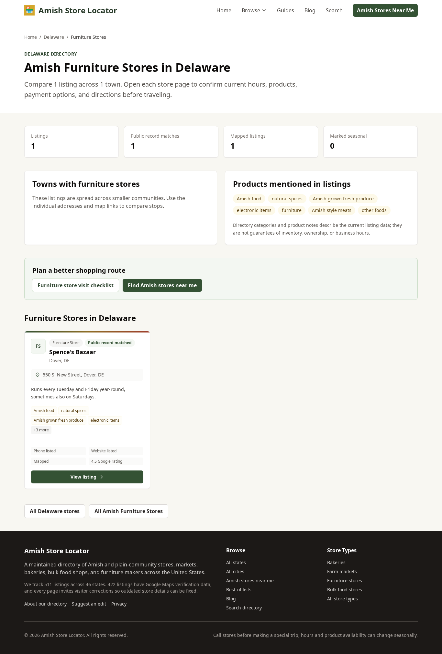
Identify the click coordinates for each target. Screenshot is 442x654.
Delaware (54, 37)
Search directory (244, 608)
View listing (83, 477)
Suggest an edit (89, 604)
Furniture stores (344, 580)
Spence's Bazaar (72, 352)
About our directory (45, 604)
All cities (235, 571)
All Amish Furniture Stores (128, 511)
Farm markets (342, 571)
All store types (342, 599)
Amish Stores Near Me (385, 10)
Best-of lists (238, 589)
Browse (251, 10)
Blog (309, 10)
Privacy (119, 604)
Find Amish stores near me (162, 285)
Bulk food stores (344, 589)
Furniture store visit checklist (76, 285)
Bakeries (336, 562)
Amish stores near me (250, 580)
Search (334, 10)
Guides (285, 10)
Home (223, 10)
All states (236, 562)
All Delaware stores (55, 511)
